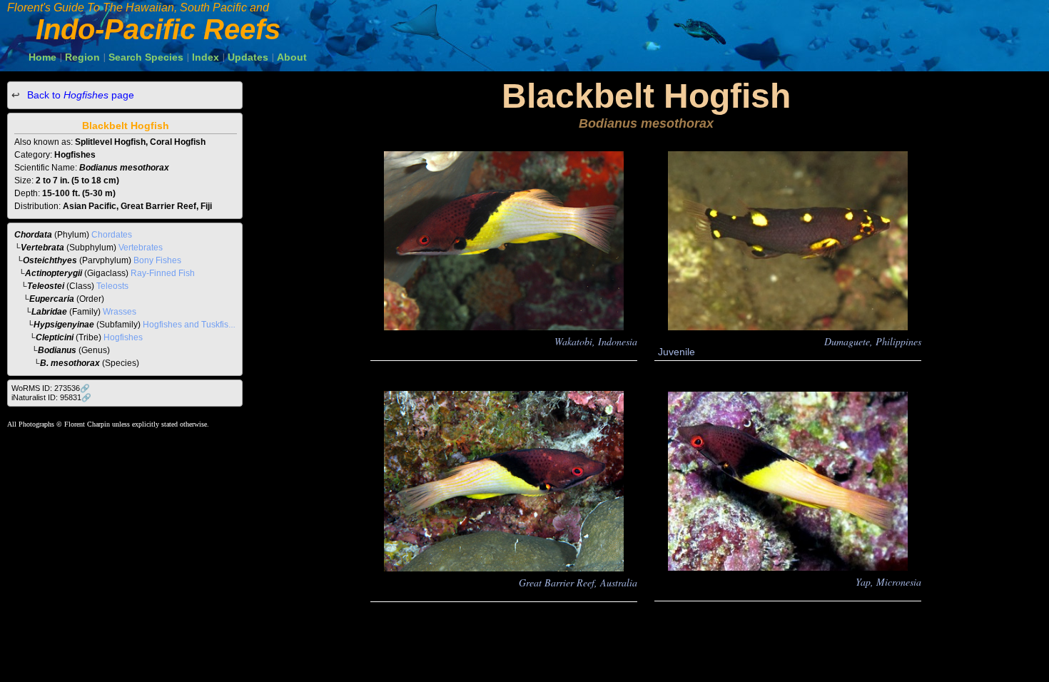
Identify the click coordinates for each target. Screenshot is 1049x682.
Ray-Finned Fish (163, 273)
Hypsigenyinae (64, 325)
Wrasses (119, 312)
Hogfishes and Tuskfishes (193, 325)
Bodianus (57, 350)
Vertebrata (42, 248)
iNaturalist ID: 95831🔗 (51, 397)
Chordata (33, 235)
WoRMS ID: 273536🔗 (50, 388)
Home (42, 57)
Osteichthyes (50, 260)
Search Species (145, 57)
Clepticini (55, 337)
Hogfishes (123, 337)
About (292, 57)
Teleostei (45, 286)
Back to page (79, 95)
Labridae (49, 312)
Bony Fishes (157, 260)
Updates (248, 57)
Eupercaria (51, 299)
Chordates (111, 235)
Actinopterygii (53, 273)
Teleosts (112, 286)
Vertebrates (140, 248)
